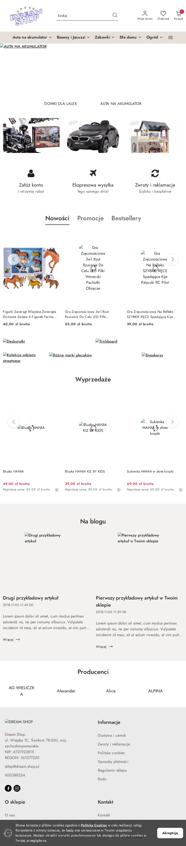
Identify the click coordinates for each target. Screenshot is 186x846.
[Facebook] (8, 788)
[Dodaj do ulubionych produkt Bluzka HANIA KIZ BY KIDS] (115, 396)
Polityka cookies (111, 753)
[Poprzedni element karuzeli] (6, 691)
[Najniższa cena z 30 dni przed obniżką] (56, 489)
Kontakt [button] (105, 802)
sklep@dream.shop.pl (22, 766)
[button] (32, 38)
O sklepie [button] (15, 802)
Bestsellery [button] (126, 218)
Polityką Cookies (94, 825)
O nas (10, 815)
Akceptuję (170, 832)
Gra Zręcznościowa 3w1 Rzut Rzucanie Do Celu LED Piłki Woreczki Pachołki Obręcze (86, 314)
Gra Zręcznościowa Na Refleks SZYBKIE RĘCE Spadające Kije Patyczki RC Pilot (150, 314)
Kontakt (104, 815)
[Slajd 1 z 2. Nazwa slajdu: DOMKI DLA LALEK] (93, 70)
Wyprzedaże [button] (93, 379)
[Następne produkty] (172, 259)
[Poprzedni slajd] (10, 70)
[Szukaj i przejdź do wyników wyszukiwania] (114, 15)
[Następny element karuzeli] (180, 691)
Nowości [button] (57, 218)
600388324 (15, 775)
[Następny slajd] (175, 70)
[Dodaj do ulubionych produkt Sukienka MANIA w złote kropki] (177, 396)
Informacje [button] (109, 722)
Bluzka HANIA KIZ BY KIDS (85, 471)
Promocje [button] (90, 218)
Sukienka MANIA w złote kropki (150, 471)
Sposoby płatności (113, 761)
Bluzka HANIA (13, 471)
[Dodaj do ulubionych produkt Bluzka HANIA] (53, 396)
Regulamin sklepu (112, 770)
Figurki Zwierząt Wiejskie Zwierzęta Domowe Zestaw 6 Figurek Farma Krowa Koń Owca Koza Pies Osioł (29, 314)
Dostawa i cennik (112, 735)
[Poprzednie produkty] (13, 259)
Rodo (102, 779)
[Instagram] (17, 788)
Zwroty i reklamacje (114, 744)
